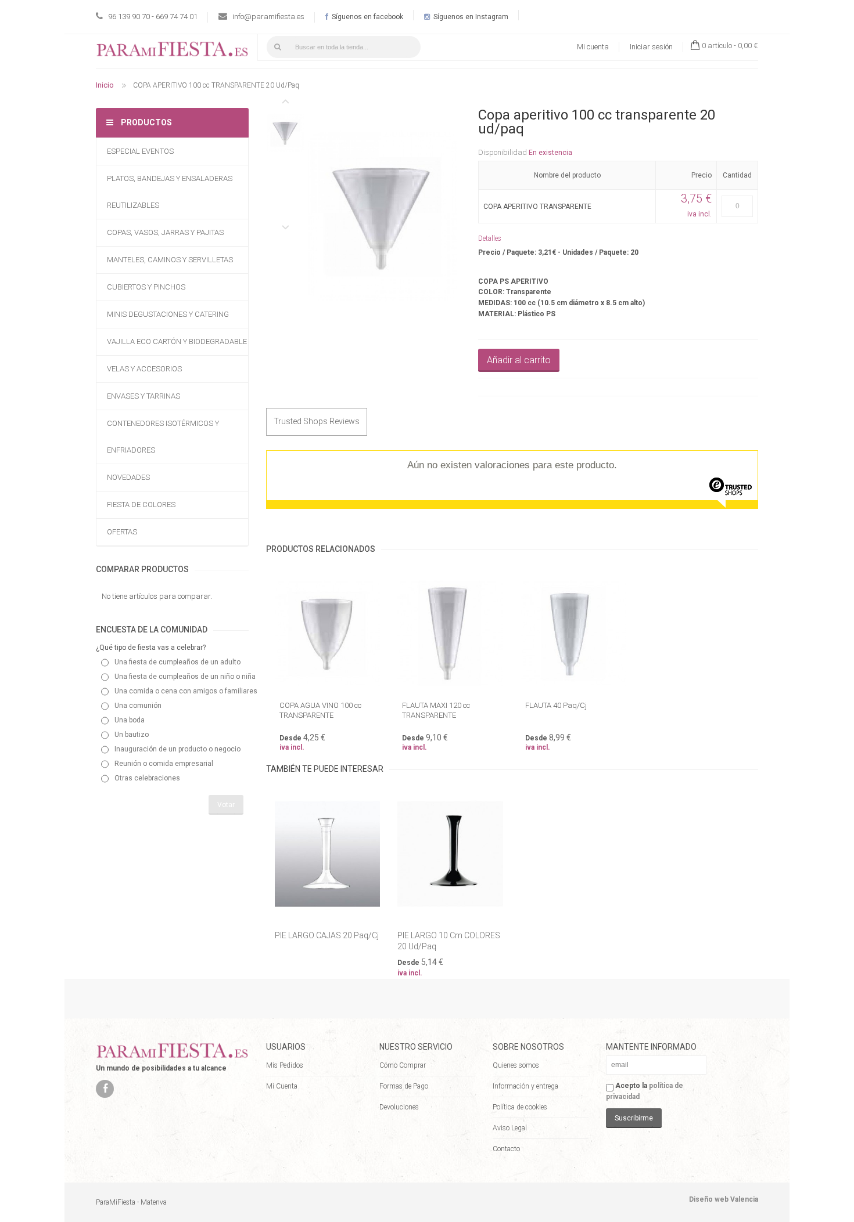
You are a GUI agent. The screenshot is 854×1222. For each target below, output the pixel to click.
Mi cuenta (593, 46)
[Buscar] (278, 47)
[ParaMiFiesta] (172, 51)
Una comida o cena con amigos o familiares (185, 691)
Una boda (129, 720)
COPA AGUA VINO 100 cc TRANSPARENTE (320, 710)
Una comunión (138, 706)
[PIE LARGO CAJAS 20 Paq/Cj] (328, 853)
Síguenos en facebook (366, 17)
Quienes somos (516, 1065)
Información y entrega (525, 1086)
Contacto (506, 1149)
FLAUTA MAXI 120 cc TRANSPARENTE (436, 710)
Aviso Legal (510, 1128)
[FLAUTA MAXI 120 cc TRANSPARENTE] (450, 633)
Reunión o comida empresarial (163, 764)
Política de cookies (520, 1107)
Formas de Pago (403, 1086)
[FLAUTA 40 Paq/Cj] (573, 633)
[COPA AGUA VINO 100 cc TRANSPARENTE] (328, 633)
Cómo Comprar (402, 1065)
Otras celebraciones (147, 778)
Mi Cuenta (281, 1086)
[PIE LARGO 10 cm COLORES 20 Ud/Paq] (450, 853)
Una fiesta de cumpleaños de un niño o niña (185, 677)
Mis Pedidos (284, 1065)
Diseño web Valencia (723, 1199)
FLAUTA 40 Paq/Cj (556, 705)
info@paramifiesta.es (268, 16)
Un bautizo (131, 735)
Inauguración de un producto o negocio (177, 749)
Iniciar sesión (651, 46)
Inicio (105, 85)
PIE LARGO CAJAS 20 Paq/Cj (327, 935)
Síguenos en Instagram (470, 17)
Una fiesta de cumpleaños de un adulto (177, 662)
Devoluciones (399, 1107)
